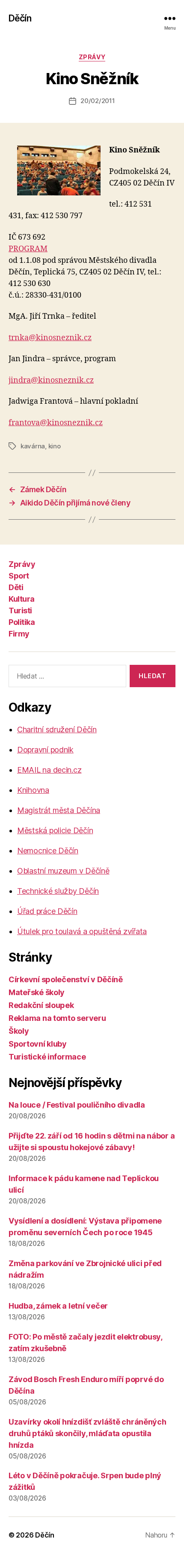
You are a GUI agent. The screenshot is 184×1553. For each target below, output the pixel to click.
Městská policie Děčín (55, 830)
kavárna (33, 446)
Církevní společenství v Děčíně (66, 979)
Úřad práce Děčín (47, 911)
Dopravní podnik (45, 749)
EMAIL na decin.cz (49, 769)
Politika (22, 622)
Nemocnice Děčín (47, 850)
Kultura (22, 598)
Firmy (19, 633)
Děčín (20, 18)
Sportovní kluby (38, 1043)
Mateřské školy (37, 992)
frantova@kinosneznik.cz (56, 423)
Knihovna (33, 790)
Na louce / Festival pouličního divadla (77, 1104)
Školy (19, 1030)
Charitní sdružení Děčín (57, 729)
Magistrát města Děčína (58, 810)
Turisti (20, 610)
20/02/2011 (97, 101)
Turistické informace (47, 1056)
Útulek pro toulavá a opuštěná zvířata (82, 931)
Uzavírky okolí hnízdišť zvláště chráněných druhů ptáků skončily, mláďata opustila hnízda (87, 1433)
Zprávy (92, 57)
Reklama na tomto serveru (57, 1018)
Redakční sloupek (41, 1005)
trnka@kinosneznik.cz (50, 338)
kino (54, 446)
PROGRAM (28, 249)
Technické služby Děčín (58, 890)
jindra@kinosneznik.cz (51, 380)
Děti (16, 587)
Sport (19, 575)
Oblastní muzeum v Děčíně (63, 870)
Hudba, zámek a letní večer (58, 1305)
